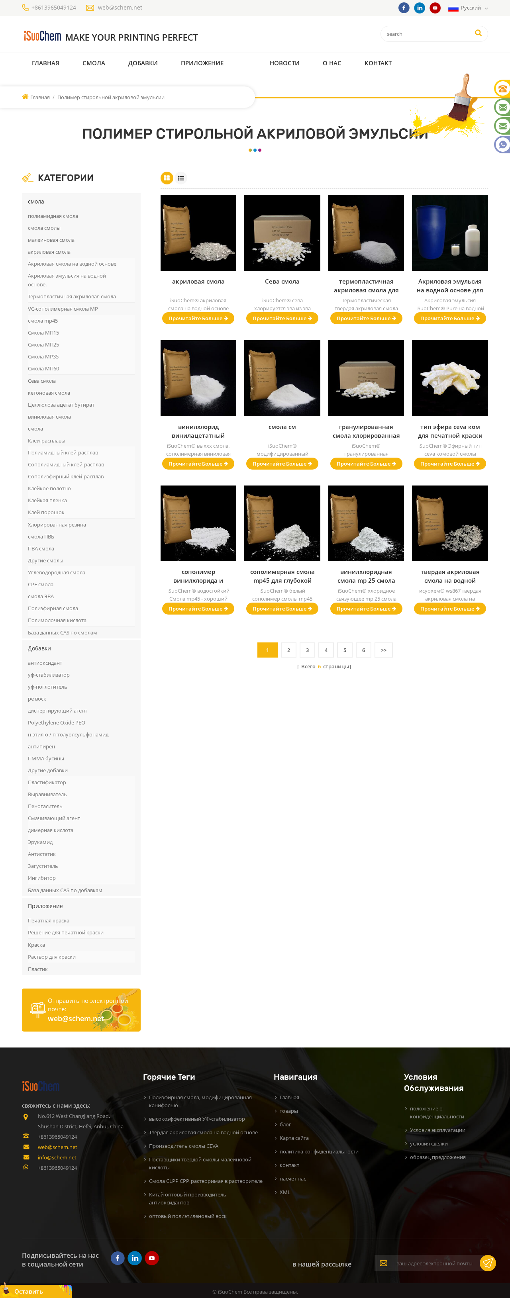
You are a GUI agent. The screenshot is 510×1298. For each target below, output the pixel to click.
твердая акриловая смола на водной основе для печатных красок (450, 576)
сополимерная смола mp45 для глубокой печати (282, 576)
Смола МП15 (43, 332)
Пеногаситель (45, 806)
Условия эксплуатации (437, 1130)
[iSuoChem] (127, 36)
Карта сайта (294, 1137)
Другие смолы (45, 560)
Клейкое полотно (49, 488)
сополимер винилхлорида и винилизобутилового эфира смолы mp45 (198, 576)
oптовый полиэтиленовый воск (188, 1216)
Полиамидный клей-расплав (63, 452)
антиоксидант (45, 662)
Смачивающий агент (54, 818)
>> (383, 650)
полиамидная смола (53, 215)
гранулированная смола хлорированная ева (366, 431)
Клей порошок (46, 512)
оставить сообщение (32, 1292)
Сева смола (42, 380)
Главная (45, 63)
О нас (332, 63)
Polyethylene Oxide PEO (56, 722)
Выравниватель (47, 794)
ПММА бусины (46, 758)
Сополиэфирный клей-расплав (66, 476)
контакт (378, 63)
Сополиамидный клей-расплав (66, 464)
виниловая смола (49, 416)
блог (285, 1124)
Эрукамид (40, 842)
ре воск (37, 698)
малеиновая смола (51, 239)
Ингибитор (42, 877)
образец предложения (438, 1157)
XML (285, 1192)
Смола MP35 (43, 356)
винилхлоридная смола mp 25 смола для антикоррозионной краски (366, 576)
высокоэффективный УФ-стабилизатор (197, 1118)
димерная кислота (50, 830)
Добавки (143, 63)
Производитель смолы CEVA (183, 1145)
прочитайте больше (195, 318)
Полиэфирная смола (53, 608)
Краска (36, 944)
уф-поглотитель (47, 686)
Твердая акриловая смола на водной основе (203, 1132)
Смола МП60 (43, 368)
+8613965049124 (53, 7)
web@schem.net (120, 7)
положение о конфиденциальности (437, 1112)
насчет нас (293, 1178)
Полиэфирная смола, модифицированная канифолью (200, 1101)
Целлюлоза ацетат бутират (61, 404)
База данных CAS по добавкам (65, 890)
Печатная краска (48, 920)
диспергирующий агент (57, 710)
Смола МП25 (43, 344)
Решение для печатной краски (66, 932)
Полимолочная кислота (57, 620)
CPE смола (40, 584)
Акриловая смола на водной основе (72, 263)
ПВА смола (41, 548)
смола (93, 63)
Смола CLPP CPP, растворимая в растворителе (206, 1180)
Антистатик (42, 854)
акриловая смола (49, 251)
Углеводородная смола (56, 572)
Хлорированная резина (57, 524)
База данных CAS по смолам (62, 632)
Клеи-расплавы (46, 440)
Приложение (202, 63)
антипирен (41, 746)
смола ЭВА (41, 596)
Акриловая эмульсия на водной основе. (67, 280)
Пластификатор (47, 782)
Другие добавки (48, 770)
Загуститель (43, 865)
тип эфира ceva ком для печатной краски (450, 431)
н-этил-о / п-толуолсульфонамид (68, 734)
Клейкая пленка (47, 500)
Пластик (38, 969)
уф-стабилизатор (49, 674)
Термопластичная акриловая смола (72, 296)
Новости (285, 63)
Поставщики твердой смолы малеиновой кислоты (200, 1163)
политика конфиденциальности (319, 1151)
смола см (282, 427)
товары (289, 1110)
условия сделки (429, 1143)
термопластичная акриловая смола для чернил (366, 285)
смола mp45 (43, 320)
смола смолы (44, 227)
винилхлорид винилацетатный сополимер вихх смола (198, 431)
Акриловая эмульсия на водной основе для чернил (450, 285)
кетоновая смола (49, 392)
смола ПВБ (41, 536)
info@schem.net (57, 1157)
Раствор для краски (52, 956)
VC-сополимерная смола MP (63, 308)
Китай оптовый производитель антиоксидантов (187, 1198)
